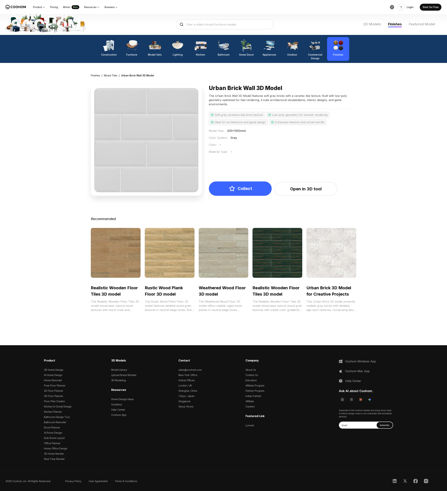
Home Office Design (55, 448)
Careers (250, 406)
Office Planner (52, 443)
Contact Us (252, 375)
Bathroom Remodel (55, 422)
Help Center (118, 409)
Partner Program (255, 390)
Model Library (119, 369)
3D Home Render (54, 453)
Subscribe (384, 425)
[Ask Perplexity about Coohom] (351, 399)
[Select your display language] (392, 7)
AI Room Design (53, 432)
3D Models (372, 24)
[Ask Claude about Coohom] (360, 399)
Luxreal (250, 425)
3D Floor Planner (53, 396)
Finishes (395, 24)
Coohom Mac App (357, 371)
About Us (251, 369)
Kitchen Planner (53, 411)
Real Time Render (54, 458)
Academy (116, 404)
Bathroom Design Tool (57, 416)
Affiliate (250, 401)
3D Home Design (53, 369)
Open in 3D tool (306, 188)
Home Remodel (53, 380)
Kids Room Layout (54, 437)
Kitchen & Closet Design (58, 406)
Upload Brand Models (123, 375)
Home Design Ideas (122, 399)
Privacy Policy (73, 481)
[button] (39, 7)
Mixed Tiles (110, 75)
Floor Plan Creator (54, 401)
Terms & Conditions (126, 481)
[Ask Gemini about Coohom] (369, 399)
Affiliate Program (255, 385)
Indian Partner (253, 396)
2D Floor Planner (53, 390)
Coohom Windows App (360, 361)
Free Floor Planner (54, 385)
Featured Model (422, 24)
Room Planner (52, 427)
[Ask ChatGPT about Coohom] (342, 399)
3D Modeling (118, 380)
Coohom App (118, 414)
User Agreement (98, 481)
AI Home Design (53, 375)
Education (251, 380)
